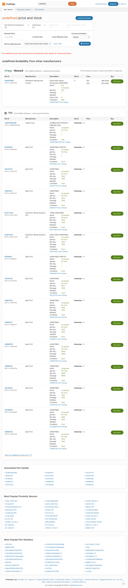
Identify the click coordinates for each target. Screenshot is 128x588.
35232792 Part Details (58, 295)
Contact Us (22, 580)
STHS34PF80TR (52, 516)
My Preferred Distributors (14, 26)
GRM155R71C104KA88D (14, 556)
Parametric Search (63, 580)
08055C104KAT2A (12, 565)
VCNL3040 (9, 516)
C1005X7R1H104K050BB (55, 544)
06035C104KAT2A (93, 568)
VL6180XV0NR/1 (92, 510)
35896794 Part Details (58, 383)
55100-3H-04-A (92, 516)
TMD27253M (91, 519)
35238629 (9, 410)
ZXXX (88, 547)
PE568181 (8, 257)
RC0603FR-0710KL (53, 562)
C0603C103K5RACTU (13, 571)
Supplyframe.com (75, 585)
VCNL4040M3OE (52, 501)
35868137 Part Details (58, 339)
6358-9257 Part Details (59, 252)
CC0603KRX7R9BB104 (94, 559)
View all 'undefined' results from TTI (18, 455)
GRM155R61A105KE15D (14, 568)
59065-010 (90, 528)
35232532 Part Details (58, 405)
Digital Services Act (107, 580)
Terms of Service (91, 580)
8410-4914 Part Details (58, 230)
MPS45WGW (50, 522)
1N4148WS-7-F (91, 556)
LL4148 (88, 571)
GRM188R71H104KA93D (95, 550)
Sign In (123, 4)
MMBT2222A (91, 562)
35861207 (8, 191)
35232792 (8, 279)
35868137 (8, 322)
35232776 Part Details (58, 186)
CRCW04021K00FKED (13, 553)
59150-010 (50, 510)
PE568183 (8, 147)
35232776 (8, 169)
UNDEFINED (9, 81)
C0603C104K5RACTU (54, 556)
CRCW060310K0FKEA (13, 550)
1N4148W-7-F (91, 553)
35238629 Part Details (58, 427)
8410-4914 (9, 213)
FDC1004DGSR (51, 519)
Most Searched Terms (46, 580)
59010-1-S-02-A (92, 525)
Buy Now (117, 81)
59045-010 (90, 507)
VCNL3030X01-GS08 (94, 522)
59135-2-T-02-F (52, 528)
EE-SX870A (9, 525)
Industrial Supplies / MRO (76, 26)
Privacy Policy (77, 580)
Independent (53, 26)
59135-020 (90, 504)
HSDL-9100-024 (52, 504)
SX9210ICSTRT (11, 510)
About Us (32, 580)
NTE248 (8, 544)
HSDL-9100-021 (11, 501)
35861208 (8, 300)
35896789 (8, 344)
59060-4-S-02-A (11, 522)
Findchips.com (8, 4)
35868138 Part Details (58, 449)
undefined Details (84, 18)
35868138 (8, 432)
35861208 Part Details (58, 317)
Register (113, 4)
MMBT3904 (9, 547)
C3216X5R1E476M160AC (55, 547)
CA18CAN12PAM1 (92, 513)
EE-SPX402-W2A (52, 507)
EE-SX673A (9, 528)
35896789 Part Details (58, 361)
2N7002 (49, 568)
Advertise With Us (79, 582)
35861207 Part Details (58, 208)
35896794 (9, 366)
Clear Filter (58, 44)
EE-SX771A (50, 525)
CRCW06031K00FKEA (94, 565)
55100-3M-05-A (92, 501)
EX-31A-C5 (50, 513)
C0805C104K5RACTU (54, 553)
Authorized (36, 26)
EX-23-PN (9, 519)
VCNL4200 (9, 504)
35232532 (9, 388)
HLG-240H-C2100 (92, 544)
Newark (36, 70)
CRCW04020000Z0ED (54, 559)
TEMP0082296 (10, 123)
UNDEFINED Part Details (59, 102)
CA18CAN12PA (10, 513)
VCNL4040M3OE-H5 (13, 507)
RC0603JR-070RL (52, 571)
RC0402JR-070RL (52, 550)
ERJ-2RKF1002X (52, 565)
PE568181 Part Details (58, 273)
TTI (28, 113)
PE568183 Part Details (58, 164)
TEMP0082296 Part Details (60, 142)
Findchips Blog (100, 4)
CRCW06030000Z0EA (13, 559)
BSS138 (8, 562)
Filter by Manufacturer (12, 44)
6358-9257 (9, 235)
